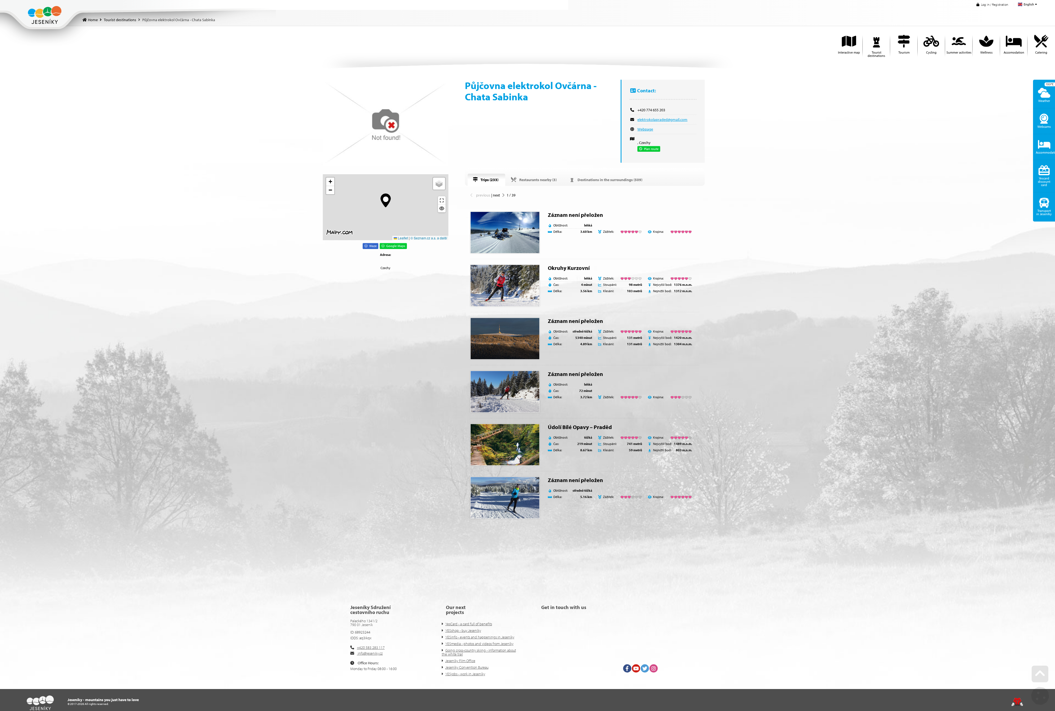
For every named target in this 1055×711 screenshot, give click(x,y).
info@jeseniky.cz (370, 653)
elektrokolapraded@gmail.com (662, 119)
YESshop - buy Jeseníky (463, 630)
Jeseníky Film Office (460, 660)
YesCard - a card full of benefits (468, 623)
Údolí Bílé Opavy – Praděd (580, 427)
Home (44, 14)
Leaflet (402, 238)
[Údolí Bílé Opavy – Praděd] (505, 445)
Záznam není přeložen (575, 214)
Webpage (645, 129)
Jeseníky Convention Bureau (466, 667)
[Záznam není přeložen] (505, 232)
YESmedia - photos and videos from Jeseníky (479, 643)
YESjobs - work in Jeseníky (465, 673)
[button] (992, 4)
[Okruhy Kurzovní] (505, 285)
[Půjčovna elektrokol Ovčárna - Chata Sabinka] (385, 123)
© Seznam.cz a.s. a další (428, 238)
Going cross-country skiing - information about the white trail (479, 652)
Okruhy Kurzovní (569, 267)
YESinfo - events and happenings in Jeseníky (479, 637)
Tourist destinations (120, 20)
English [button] (1029, 4)
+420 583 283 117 (371, 647)
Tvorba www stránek (1017, 702)
